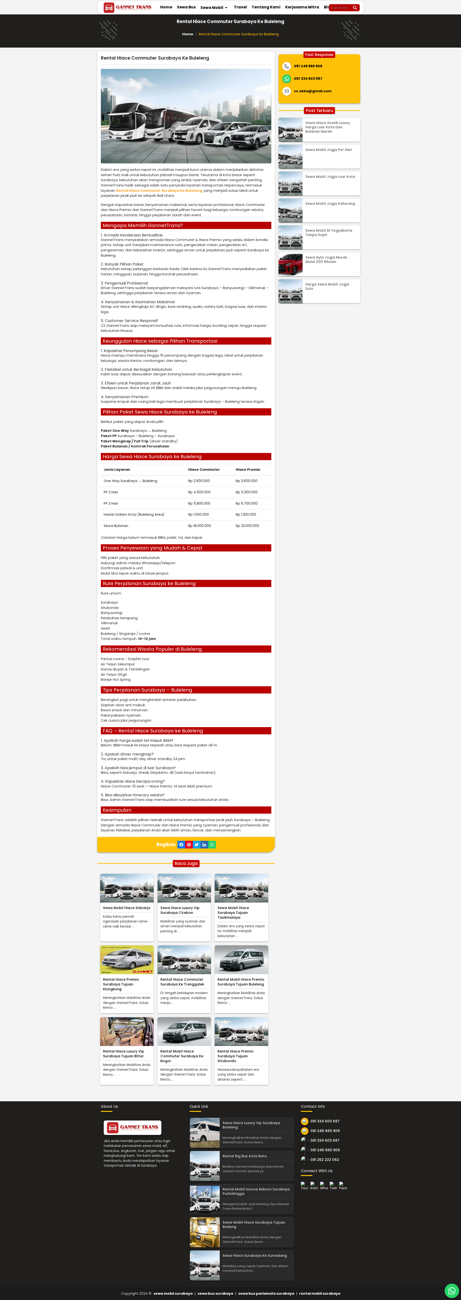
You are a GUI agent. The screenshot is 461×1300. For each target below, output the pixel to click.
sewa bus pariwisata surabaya (266, 1293)
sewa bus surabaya (215, 1293)
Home (166, 7)
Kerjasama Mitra (302, 7)
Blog (328, 7)
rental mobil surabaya (319, 1293)
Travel (240, 7)
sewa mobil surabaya (173, 1293)
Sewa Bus (186, 7)
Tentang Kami (266, 7)
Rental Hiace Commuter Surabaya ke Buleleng (159, 190)
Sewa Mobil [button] (214, 8)
